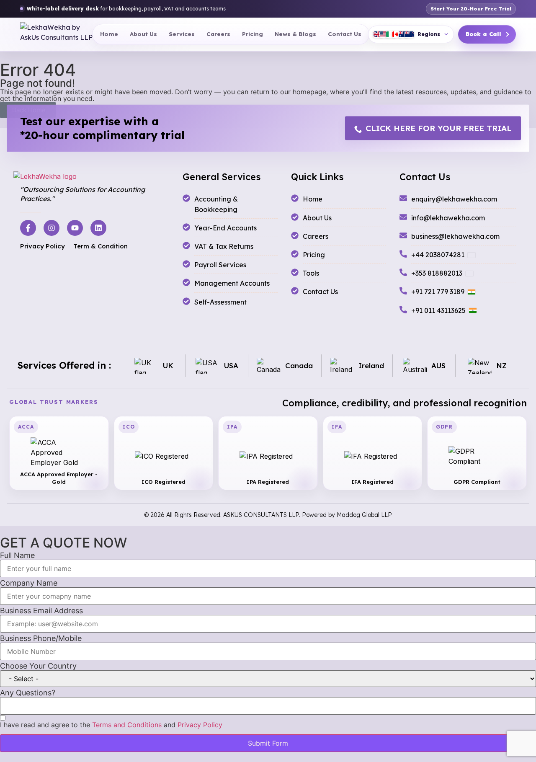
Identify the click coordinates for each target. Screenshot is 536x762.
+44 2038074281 (437, 255)
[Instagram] (51, 228)
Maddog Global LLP (364, 515)
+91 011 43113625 (438, 310)
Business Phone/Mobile (41, 638)
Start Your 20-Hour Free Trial (470, 8)
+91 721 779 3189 (437, 291)
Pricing (252, 33)
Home (109, 33)
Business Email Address (41, 611)
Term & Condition (100, 246)
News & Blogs (295, 33)
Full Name (17, 555)
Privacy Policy (42, 246)
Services (182, 33)
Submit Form (268, 743)
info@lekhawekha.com (448, 218)
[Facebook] (28, 228)
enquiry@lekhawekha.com (454, 199)
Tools (311, 273)
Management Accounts (232, 283)
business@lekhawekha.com (455, 236)
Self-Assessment (220, 302)
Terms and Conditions (127, 725)
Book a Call (483, 34)
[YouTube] (75, 228)
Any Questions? (27, 693)
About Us (143, 33)
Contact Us (344, 33)
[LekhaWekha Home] (56, 34)
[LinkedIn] (98, 228)
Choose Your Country (38, 666)
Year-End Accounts (225, 228)
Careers (218, 33)
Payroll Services (220, 265)
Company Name (28, 583)
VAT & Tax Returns (223, 246)
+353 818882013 (436, 273)
